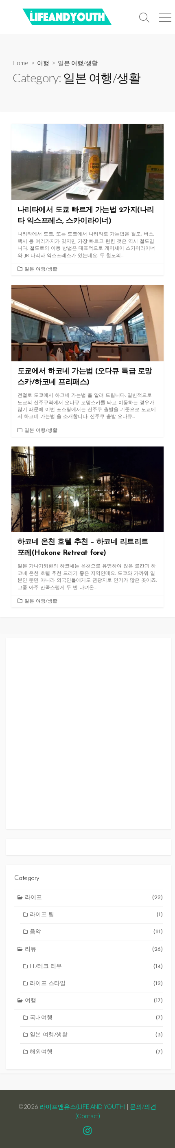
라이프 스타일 (96, 984)
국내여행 (96, 1018)
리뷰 (94, 949)
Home (20, 62)
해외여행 (96, 1052)
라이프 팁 (96, 915)
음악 (96, 932)
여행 (43, 62)
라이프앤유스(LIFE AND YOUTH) (82, 1106)
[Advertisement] (87, 733)
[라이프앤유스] (67, 17)
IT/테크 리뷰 (96, 966)
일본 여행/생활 (40, 269)
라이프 (94, 898)
